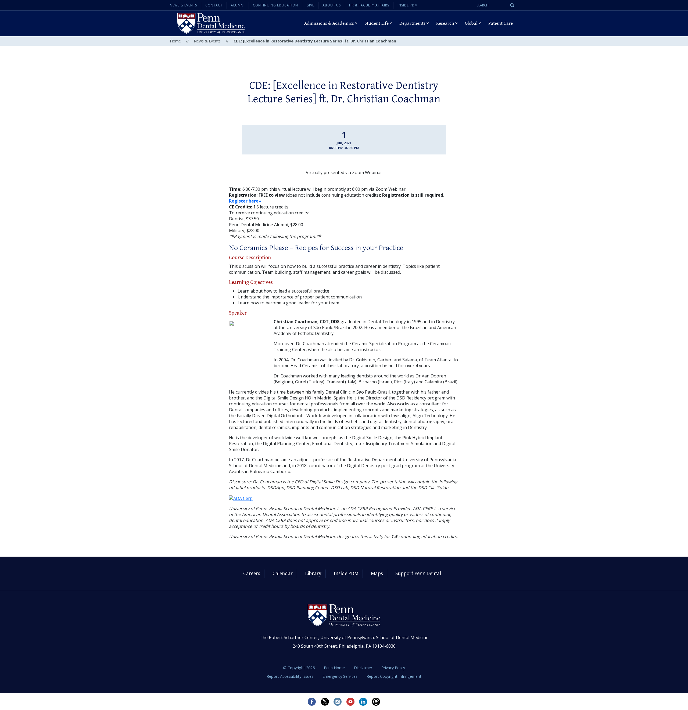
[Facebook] (311, 702)
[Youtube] (350, 702)
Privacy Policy (393, 667)
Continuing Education (275, 5)
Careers (251, 574)
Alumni (238, 5)
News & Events (183, 5)
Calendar (283, 574)
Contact (214, 5)
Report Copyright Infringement (394, 676)
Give (310, 5)
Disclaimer (363, 667)
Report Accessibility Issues (290, 676)
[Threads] (376, 702)
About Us (331, 5)
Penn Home (335, 667)
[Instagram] (337, 702)
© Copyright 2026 (299, 667)
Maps (377, 574)
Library (313, 574)
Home (175, 41)
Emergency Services (340, 676)
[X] (324, 702)
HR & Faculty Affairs (369, 5)
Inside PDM (407, 5)
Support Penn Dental (418, 574)
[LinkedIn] (363, 702)
